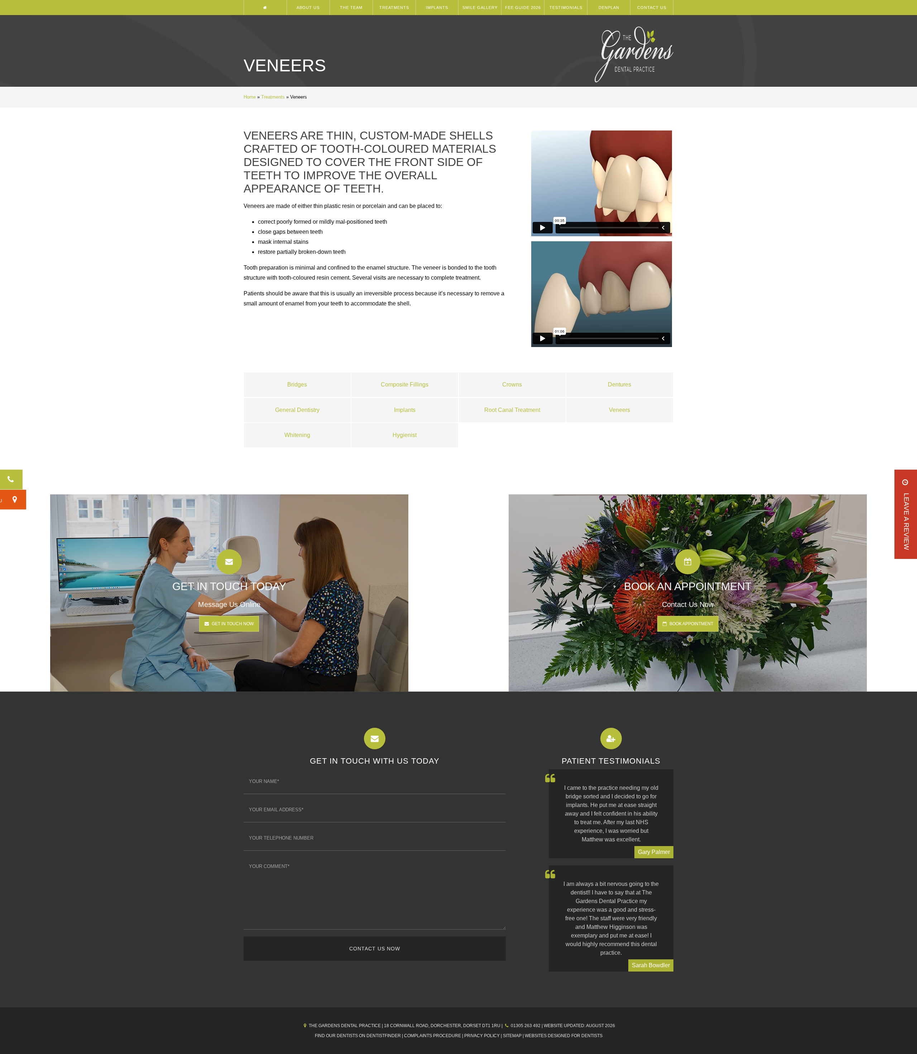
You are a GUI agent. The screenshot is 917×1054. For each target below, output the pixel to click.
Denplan (609, 7)
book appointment (690, 623)
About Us (308, 7)
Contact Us (651, 7)
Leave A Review (906, 521)
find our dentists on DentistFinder (358, 1035)
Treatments (394, 7)
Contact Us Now (374, 948)
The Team (351, 7)
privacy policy (482, 1035)
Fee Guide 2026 (523, 7)
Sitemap (512, 1035)
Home (250, 97)
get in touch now (232, 623)
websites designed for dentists (563, 1035)
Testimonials (565, 7)
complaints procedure (432, 1035)
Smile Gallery (480, 7)
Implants (437, 7)
